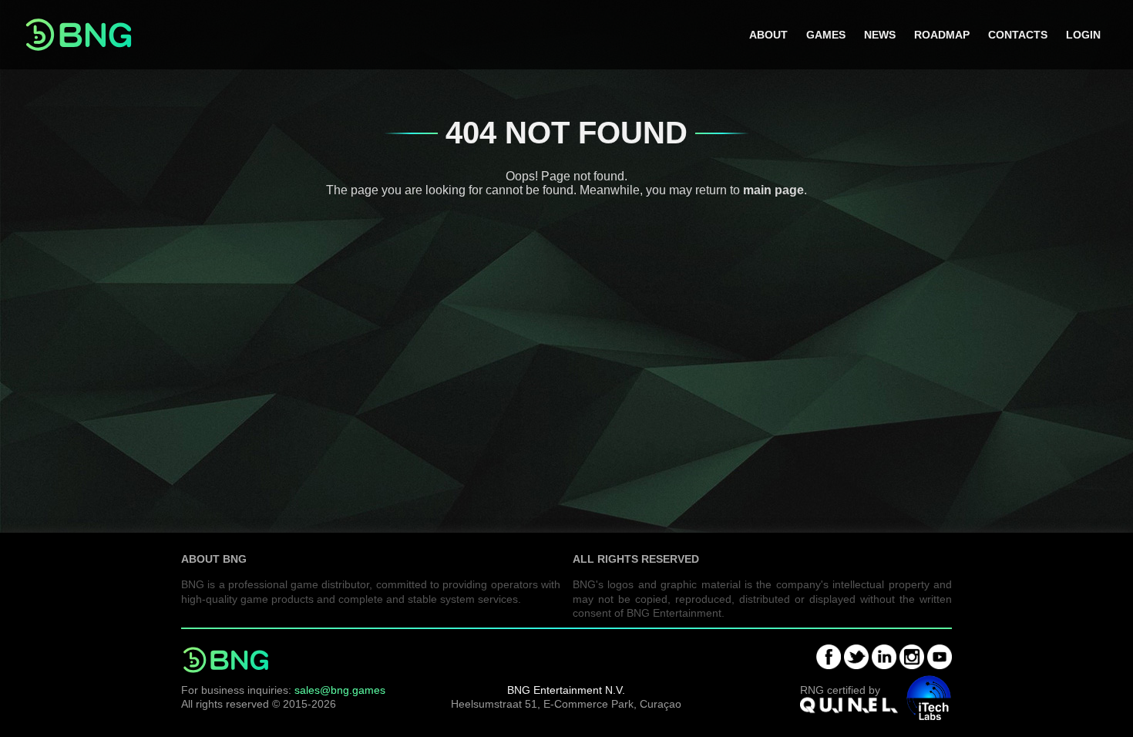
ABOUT (768, 35)
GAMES (826, 35)
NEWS (880, 35)
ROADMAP (942, 35)
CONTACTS (1017, 35)
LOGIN (1083, 35)
